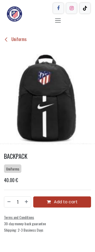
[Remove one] (8, 202)
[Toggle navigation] (58, 20)
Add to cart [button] (65, 202)
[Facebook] (58, 8)
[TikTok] (85, 8)
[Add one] (26, 202)
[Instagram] (71, 8)
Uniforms (18, 39)
